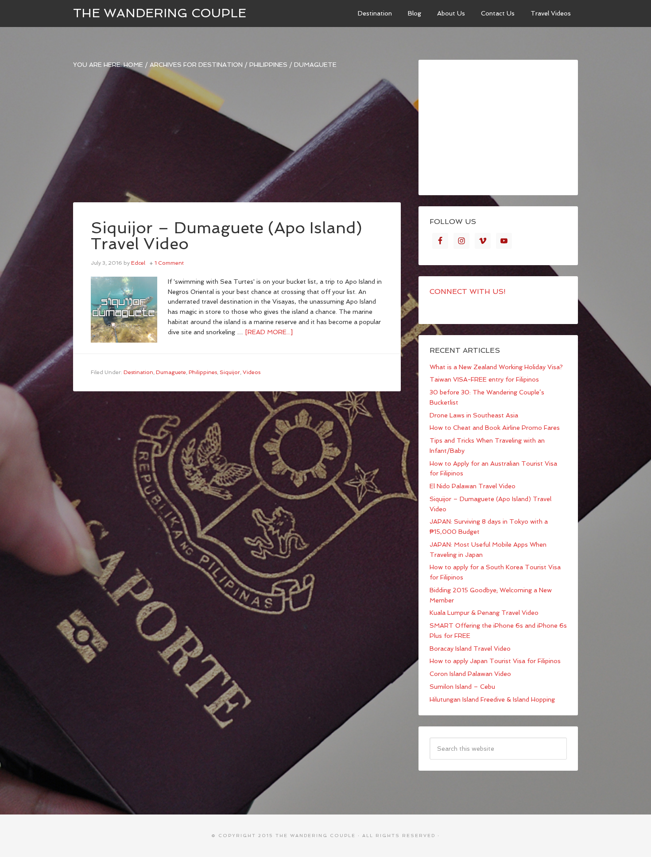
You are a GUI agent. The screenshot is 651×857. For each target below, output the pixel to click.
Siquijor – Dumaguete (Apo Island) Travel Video (226, 235)
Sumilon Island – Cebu (462, 686)
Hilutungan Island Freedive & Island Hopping (492, 699)
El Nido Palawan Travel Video (472, 486)
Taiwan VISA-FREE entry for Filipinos (484, 379)
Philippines (203, 372)
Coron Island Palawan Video (470, 673)
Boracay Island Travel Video (470, 648)
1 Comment (169, 263)
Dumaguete (171, 372)
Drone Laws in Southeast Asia (474, 415)
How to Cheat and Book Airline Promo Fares (495, 427)
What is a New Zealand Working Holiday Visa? (496, 367)
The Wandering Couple (159, 13)
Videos (251, 372)
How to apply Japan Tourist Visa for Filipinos (495, 660)
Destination (138, 372)
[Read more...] (269, 332)
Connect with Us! (468, 291)
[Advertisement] (237, 140)
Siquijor (230, 372)
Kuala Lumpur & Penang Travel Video (484, 612)
